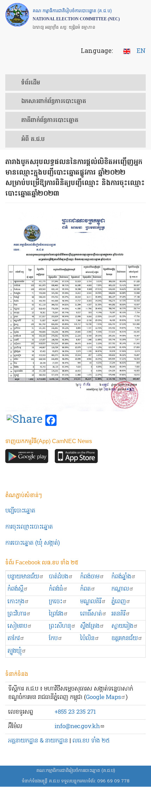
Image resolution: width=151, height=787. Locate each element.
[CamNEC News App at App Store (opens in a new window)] (76, 458)
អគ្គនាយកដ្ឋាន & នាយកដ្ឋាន (38, 741)
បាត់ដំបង (58, 576)
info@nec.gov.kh (77, 726)
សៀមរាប (17, 626)
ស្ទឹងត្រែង (89, 626)
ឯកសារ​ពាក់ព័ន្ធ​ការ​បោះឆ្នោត (53, 101)
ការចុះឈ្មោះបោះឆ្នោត (29, 527)
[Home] (17, 15)
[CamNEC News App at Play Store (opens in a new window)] (26, 458)
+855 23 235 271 (75, 712)
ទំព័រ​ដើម (30, 83)
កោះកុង (15, 601)
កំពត (85, 589)
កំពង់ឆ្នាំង (121, 576)
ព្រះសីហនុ (60, 626)
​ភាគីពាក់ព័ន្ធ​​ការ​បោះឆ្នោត (49, 120)
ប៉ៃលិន (87, 638)
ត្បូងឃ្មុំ (14, 651)
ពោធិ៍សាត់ (91, 614)
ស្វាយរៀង (122, 626)
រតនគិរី (118, 614)
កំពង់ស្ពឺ (15, 589)
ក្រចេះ (55, 601)
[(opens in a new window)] (24, 421)
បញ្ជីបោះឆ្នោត (20, 511)
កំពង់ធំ (56, 589)
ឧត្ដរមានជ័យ (124, 638)
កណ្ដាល (120, 589)
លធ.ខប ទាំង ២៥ (91, 741)
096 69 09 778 (113, 781)
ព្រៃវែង (56, 614)
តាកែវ (13, 638)
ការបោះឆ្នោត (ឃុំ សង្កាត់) (32, 543)
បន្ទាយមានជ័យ (23, 576)
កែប (53, 638)
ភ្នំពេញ (118, 601)
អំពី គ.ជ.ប (33, 139)
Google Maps (103, 697)
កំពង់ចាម (89, 576)
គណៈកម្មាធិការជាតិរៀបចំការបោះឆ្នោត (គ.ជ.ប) (75, 770)
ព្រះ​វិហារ (16, 614)
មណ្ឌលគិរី (90, 601)
